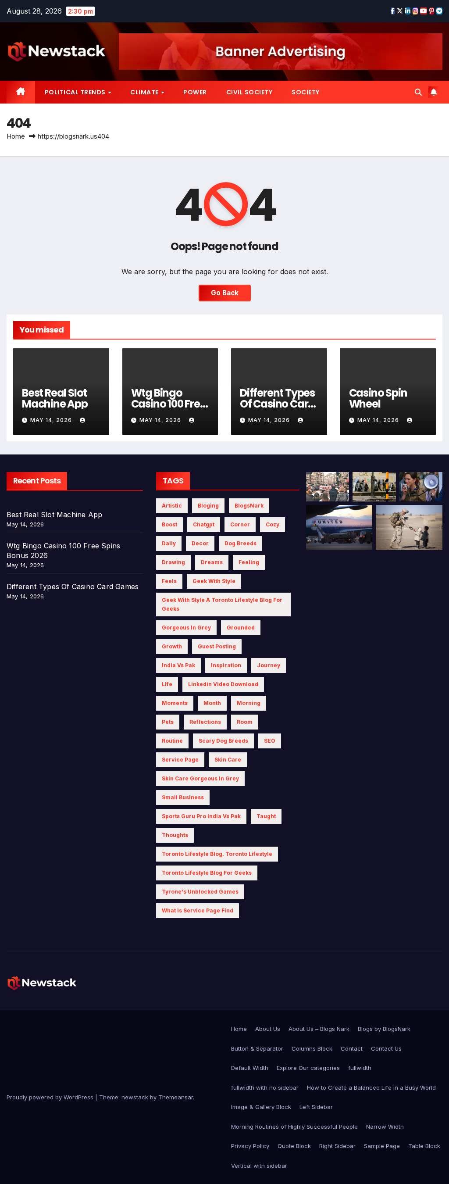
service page (180, 759)
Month (212, 703)
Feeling (249, 562)
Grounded (241, 627)
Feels (169, 581)
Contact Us (386, 1048)
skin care (227, 759)
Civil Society (249, 92)
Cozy (272, 524)
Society (306, 92)
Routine (172, 740)
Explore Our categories (308, 1067)
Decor (200, 543)
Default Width (249, 1067)
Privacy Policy (250, 1145)
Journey (268, 665)
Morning (248, 703)
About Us (267, 1028)
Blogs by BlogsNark (384, 1028)
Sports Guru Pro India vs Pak (201, 816)
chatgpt (203, 524)
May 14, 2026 (52, 420)
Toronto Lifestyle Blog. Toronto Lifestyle (217, 854)
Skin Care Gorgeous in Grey (200, 778)
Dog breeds (240, 543)
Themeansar (175, 1097)
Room (245, 722)
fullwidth (359, 1067)
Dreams (212, 562)
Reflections (205, 722)
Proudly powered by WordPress (51, 1097)
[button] (418, 92)
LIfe (167, 684)
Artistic (172, 505)
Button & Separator (257, 1048)
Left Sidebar (316, 1106)
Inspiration (226, 665)
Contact (352, 1048)
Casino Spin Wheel (378, 398)
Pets (168, 722)
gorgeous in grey (186, 627)
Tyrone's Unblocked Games (200, 891)
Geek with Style (213, 581)
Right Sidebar (337, 1145)
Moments (175, 703)
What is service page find (197, 910)
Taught (266, 816)
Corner (240, 524)
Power (195, 92)
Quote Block (294, 1145)
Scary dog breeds (223, 740)
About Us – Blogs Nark (319, 1028)
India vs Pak (178, 665)
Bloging (208, 505)
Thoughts (175, 835)
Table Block (424, 1145)
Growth (172, 646)
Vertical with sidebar (259, 1165)
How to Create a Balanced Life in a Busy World (371, 1087)
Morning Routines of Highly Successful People (294, 1126)
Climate (145, 92)
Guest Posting (217, 646)
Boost (169, 524)
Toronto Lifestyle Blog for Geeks (207, 872)
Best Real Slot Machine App (55, 398)
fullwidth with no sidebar (265, 1087)
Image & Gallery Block (261, 1106)
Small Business (183, 797)
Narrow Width (385, 1126)
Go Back (225, 293)
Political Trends (76, 92)
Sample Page (382, 1145)
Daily (169, 543)
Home (16, 136)
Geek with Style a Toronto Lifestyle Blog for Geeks (222, 604)
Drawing (173, 562)
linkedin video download (223, 684)
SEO (269, 740)
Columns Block (312, 1048)
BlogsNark (249, 505)
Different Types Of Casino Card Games (277, 404)
